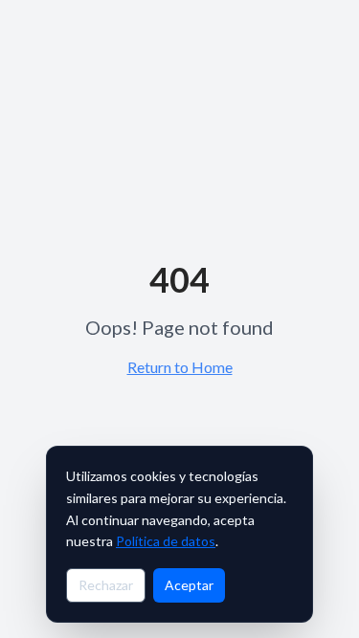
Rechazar (106, 585)
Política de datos (165, 541)
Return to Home (180, 367)
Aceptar (189, 585)
